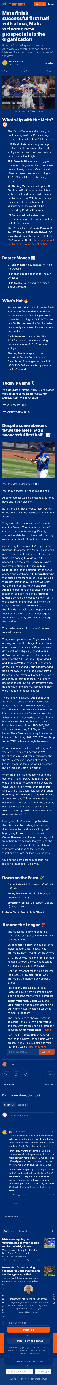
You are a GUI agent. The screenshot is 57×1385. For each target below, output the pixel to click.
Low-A (41, 912)
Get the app (43, 1371)
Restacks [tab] (21, 1104)
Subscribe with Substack (30, 1340)
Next (47, 1084)
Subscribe (40, 4)
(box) (51, 139)
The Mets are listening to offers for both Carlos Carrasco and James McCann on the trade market (19, 1251)
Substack (14, 1378)
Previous (11, 1084)
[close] (48, 1286)
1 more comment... (11, 1216)
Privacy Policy (33, 1353)
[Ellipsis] (53, 1131)
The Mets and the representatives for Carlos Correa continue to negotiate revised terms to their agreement (20, 1280)
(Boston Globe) (37, 1046)
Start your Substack (21, 1371)
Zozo (11, 1131)
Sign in (51, 4)
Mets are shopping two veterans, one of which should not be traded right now (20, 1243)
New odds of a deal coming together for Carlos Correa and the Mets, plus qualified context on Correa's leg (21, 1271)
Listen (50, 63)
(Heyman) (47, 1029)
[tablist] (15, 1105)
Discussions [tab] (24, 1231)
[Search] (52, 1231)
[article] (28, 1250)
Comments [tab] (9, 1104)
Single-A (33, 912)
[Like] (4, 1260)
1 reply (15, 1203)
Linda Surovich (16, 61)
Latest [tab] (13, 1231)
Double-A (24, 912)
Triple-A (16, 912)
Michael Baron (21, 1256)
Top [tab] (5, 1231)
